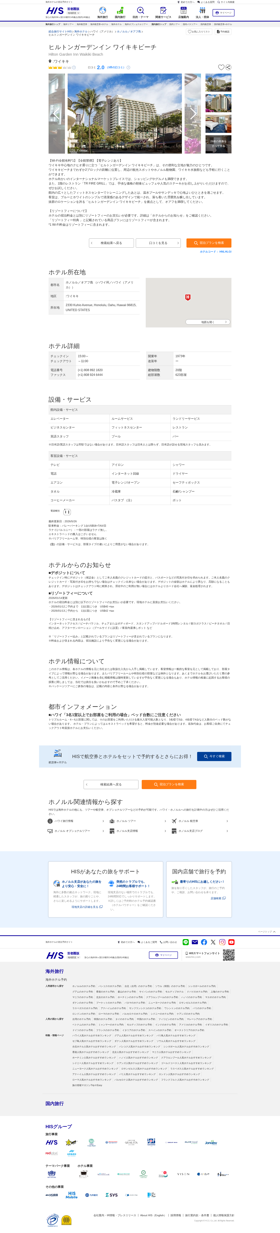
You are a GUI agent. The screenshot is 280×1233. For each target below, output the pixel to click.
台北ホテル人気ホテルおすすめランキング (94, 1046)
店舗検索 (216, 898)
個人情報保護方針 (223, 1215)
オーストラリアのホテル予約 (189, 1030)
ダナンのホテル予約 (82, 1002)
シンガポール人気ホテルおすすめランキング (186, 1046)
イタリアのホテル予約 (133, 1030)
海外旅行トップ (53, 24)
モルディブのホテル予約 (139, 1024)
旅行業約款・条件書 (197, 1215)
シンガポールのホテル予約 (202, 986)
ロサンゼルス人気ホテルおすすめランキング (144, 1068)
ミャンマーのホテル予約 (111, 1024)
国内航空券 (206, 24)
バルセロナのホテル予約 (134, 1013)
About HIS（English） (153, 1215)
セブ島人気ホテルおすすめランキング (91, 1041)
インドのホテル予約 (165, 1024)
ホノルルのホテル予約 (83, 986)
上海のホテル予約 (220, 991)
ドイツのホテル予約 (82, 1030)
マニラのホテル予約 (82, 997)
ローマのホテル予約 (108, 1013)
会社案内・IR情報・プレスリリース (115, 1215)
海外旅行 (55, 971)
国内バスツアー (190, 24)
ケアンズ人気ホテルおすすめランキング (137, 1063)
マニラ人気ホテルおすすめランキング (171, 1052)
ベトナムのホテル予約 (83, 1024)
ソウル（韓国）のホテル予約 (170, 986)
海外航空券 (82, 24)
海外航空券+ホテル (99, 24)
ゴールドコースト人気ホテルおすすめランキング (186, 1063)
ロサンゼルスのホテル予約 (192, 1002)
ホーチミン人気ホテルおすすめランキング (94, 1057)
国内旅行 (55, 1103)
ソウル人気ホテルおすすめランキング (176, 1041)
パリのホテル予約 (202, 1008)
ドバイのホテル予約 (197, 991)
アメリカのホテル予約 (190, 1024)
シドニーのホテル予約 (162, 1013)
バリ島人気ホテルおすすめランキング (176, 1035)
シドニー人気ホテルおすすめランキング (93, 1063)
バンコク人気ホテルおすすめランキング (139, 1046)
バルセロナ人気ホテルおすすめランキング (136, 1079)
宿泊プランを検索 (212, 242)
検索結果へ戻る (111, 243)
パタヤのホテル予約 (135, 1002)
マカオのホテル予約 (215, 997)
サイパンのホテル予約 (150, 991)
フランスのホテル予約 (107, 1030)
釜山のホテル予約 (127, 991)
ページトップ (265, 931)
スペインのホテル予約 (159, 1030)
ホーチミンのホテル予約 (130, 997)
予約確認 (224, 31)
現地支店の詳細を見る (85, 906)
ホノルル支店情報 (127, 830)
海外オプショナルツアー (136, 24)
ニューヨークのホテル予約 (162, 1002)
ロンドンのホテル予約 (83, 1013)
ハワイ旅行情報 (64, 820)
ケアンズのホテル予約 (188, 1013)
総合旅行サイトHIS (60, 31)
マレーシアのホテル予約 (199, 1019)
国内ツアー (174, 24)
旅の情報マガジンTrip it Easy (87, 1085)
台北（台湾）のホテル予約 (138, 986)
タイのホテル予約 (124, 1019)
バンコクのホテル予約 (109, 986)
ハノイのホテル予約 (191, 997)
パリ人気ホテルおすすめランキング (137, 1074)
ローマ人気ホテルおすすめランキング (91, 1079)
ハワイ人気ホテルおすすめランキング (91, 1035)
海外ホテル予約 (56, 979)
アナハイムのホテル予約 (113, 1008)
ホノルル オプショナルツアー (72, 830)
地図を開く (208, 322)
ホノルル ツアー (126, 820)
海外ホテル (116, 24)
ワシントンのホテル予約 (177, 1008)
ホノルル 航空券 (188, 820)
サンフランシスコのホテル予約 (145, 1008)
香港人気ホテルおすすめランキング (90, 1052)
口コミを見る (158, 243)
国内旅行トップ (159, 24)
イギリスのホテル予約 (216, 1024)
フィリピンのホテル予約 (171, 1019)
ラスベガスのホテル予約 (85, 1008)
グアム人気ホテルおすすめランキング (133, 1035)
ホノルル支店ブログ (191, 830)
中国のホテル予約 (146, 1019)
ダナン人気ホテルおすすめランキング (133, 1041)
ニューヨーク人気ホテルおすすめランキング (95, 1068)
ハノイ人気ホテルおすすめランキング (138, 1057)
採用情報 (175, 1215)
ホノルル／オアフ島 (129, 31)
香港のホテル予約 (105, 991)
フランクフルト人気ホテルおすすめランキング (185, 1079)
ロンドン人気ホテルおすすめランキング (179, 1074)
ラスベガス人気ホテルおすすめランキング (192, 1068)
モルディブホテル (174, 991)
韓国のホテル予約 (103, 1019)
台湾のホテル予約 (81, 1019)
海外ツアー (68, 24)
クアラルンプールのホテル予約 (162, 997)
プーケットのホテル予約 (108, 1002)
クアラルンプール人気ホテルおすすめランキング (186, 1057)
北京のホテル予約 (105, 997)
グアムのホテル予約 (82, 991)
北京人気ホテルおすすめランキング (130, 1052)
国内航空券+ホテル (223, 24)
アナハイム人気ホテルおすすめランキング (94, 1074)
